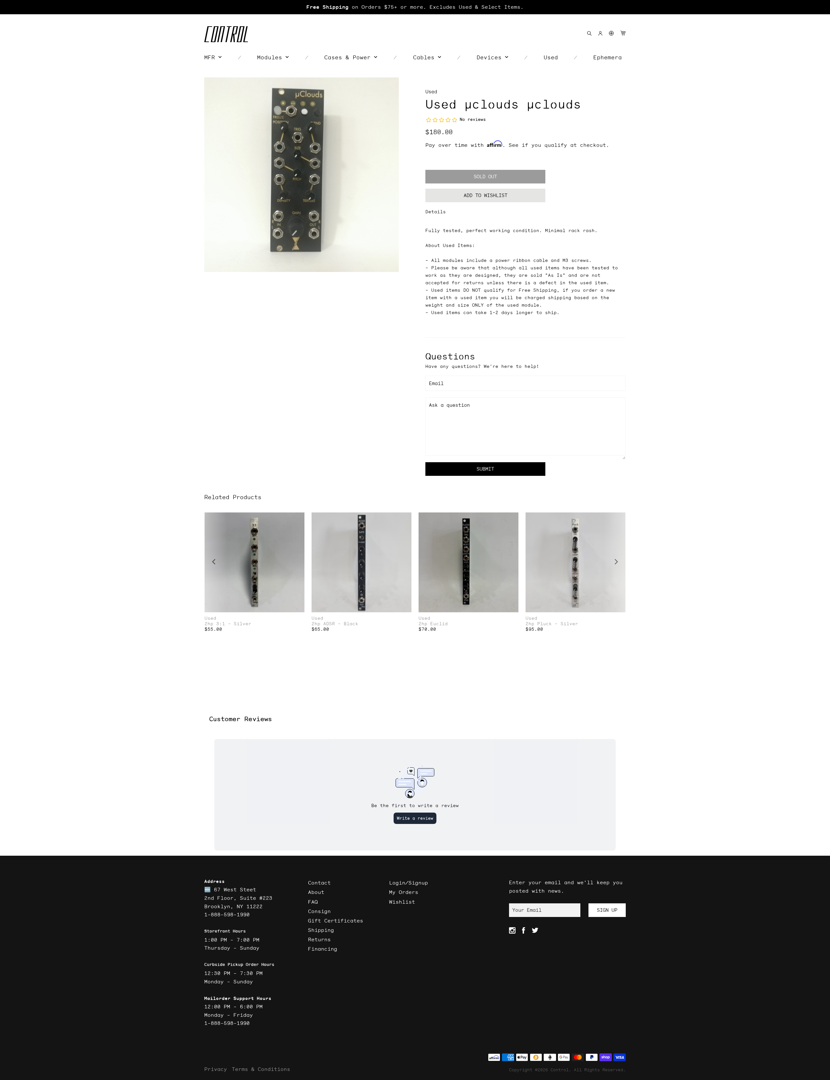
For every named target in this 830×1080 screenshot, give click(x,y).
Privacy (215, 1069)
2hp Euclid (433, 624)
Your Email (526, 910)
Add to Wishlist (485, 195)
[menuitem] (213, 57)
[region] (415, 7)
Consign (319, 911)
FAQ (313, 901)
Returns (319, 939)
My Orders (403, 892)
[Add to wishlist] (299, 518)
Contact (319, 882)
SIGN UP (607, 910)
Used (431, 91)
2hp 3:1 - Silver (228, 624)
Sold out (485, 176)
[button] (611, 33)
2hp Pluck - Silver (552, 624)
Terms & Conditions (261, 1069)
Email (436, 383)
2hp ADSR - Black (335, 624)
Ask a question (449, 405)
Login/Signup (408, 882)
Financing (322, 948)
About (316, 892)
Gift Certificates (335, 920)
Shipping (321, 930)
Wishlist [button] (402, 901)
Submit (485, 469)
